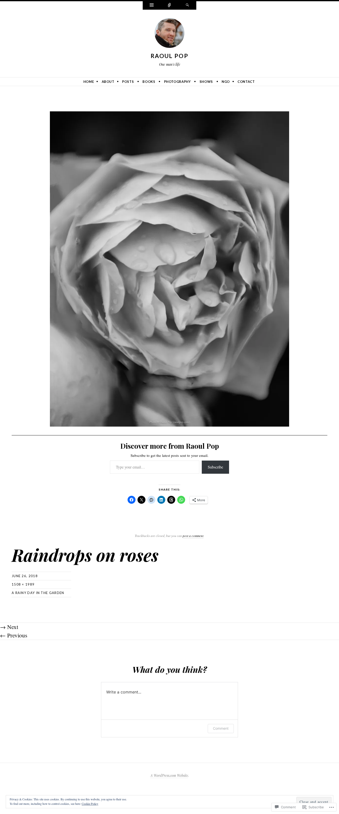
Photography (177, 82)
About (108, 82)
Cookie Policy (90, 804)
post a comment (193, 535)
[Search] (187, 5)
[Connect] (169, 5)
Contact (246, 82)
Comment (221, 728)
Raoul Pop (169, 55)
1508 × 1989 (23, 584)
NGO (226, 82)
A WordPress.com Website (169, 775)
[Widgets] (152, 5)
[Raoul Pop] (169, 34)
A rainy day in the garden (38, 593)
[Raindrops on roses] (169, 268)
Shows (206, 82)
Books (148, 82)
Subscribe (215, 467)
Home (88, 82)
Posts (128, 82)
